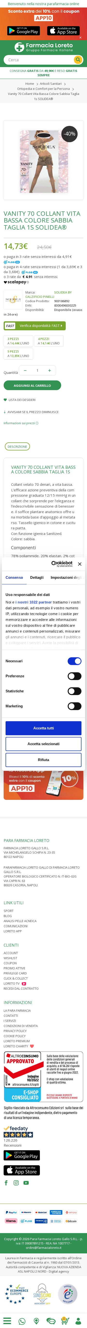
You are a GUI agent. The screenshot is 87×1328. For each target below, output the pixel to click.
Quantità (11, 372)
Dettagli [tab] (37, 577)
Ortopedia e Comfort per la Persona (43, 88)
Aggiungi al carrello (32, 385)
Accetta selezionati (43, 744)
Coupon (10, 963)
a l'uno (18, 341)
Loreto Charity (16, 1046)
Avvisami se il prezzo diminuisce (33, 412)
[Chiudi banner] (79, 564)
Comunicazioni (16, 926)
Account (11, 953)
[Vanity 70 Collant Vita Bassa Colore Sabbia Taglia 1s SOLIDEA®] (43, 160)
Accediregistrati (78, 1320)
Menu (7, 1321)
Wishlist (10, 958)
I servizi (10, 1021)
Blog (8, 916)
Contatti (11, 1015)
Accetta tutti (43, 728)
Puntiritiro (36, 1320)
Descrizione (17, 446)
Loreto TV (12, 983)
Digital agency (59, 1271)
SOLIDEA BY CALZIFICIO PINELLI (48, 294)
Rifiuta (43, 760)
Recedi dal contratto (21, 988)
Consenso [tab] (14, 577)
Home (29, 83)
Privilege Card (15, 973)
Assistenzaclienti (51, 1320)
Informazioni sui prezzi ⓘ (21, 423)
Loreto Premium (17, 1041)
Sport (9, 911)
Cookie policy (15, 1036)
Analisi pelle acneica (20, 921)
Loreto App (13, 931)
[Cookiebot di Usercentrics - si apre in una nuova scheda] (53, 564)
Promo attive (14, 968)
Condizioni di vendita (21, 1026)
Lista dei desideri (22, 400)
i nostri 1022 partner (33, 602)
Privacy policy (15, 1031)
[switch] (74, 676)
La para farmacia (17, 1010)
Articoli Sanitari (51, 83)
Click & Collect (16, 978)
